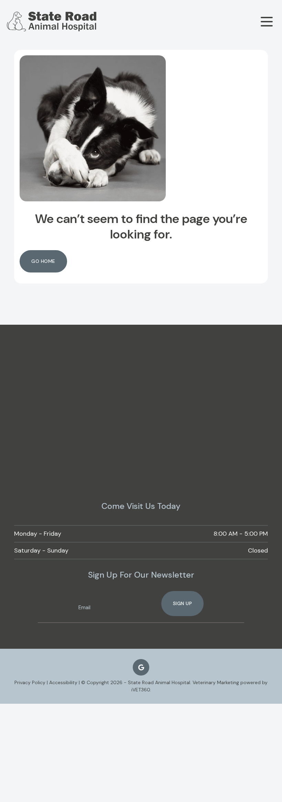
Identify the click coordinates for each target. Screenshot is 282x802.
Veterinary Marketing (216, 682)
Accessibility (63, 682)
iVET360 (140, 690)
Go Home (43, 261)
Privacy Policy (29, 682)
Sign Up (182, 603)
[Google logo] (141, 667)
